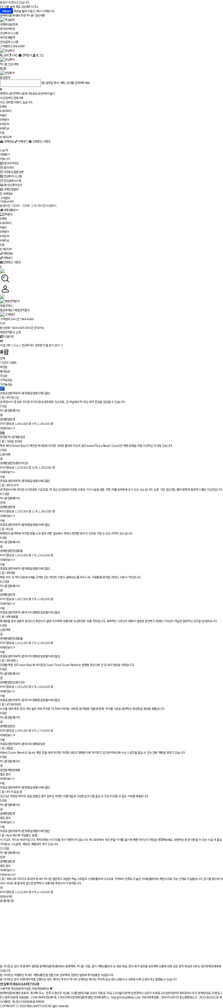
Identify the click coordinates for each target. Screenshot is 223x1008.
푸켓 (2, 93)
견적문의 (7, 214)
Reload (6, 11)
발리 (52, 93)
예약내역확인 (7, 28)
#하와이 (4, 119)
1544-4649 (7, 201)
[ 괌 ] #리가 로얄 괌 (11, 791)
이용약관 (5, 988)
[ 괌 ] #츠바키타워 (10, 704)
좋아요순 (5, 371)
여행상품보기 (10, 210)
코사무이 (45, 93)
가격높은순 (6, 384)
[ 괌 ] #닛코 (6, 529)
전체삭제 (18, 98)
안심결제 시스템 (9, 41)
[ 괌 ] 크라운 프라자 (11, 441)
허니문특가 (23, 93)
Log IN (4, 150)
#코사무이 (6, 111)
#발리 (3, 115)
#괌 (2, 132)
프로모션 (35, 93)
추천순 (4, 367)
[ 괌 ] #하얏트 (7, 572)
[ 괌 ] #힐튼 (6, 748)
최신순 (4, 375)
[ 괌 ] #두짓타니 (9, 660)
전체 (2, 358)
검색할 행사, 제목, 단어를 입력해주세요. (68, 82)
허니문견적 (11, 93)
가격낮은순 (6, 380)
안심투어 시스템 (9, 33)
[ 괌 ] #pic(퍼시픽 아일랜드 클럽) (18, 835)
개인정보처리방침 (21, 988)
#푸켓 (3, 106)
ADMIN (40, 1001)
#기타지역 (6, 137)
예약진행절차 (7, 37)
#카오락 (4, 124)
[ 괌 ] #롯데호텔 (9, 616)
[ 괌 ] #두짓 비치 (9, 485)
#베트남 (4, 128)
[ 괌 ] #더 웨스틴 (9, 397)
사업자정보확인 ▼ (41, 988)
